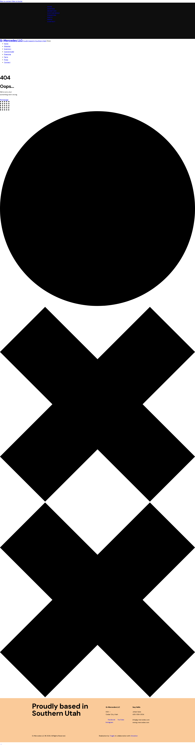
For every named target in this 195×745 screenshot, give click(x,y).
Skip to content (6, 1)
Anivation (134, 736)
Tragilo (112, 736)
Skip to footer (17, 1)
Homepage (4, 100)
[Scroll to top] (1, 743)
